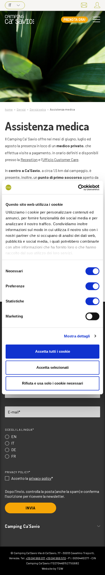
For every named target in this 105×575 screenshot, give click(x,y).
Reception (29, 159)
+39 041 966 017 (35, 558)
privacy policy (40, 478)
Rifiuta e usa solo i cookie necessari (52, 383)
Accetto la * (32, 478)
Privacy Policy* (17, 472)
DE (13, 449)
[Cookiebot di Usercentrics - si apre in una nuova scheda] (78, 187)
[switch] (92, 286)
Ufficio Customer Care (60, 159)
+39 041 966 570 (56, 558)
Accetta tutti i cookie (52, 351)
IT (10, 5)
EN (13, 436)
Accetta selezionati (52, 367)
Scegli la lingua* (19, 429)
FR (13, 456)
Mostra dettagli (77, 336)
